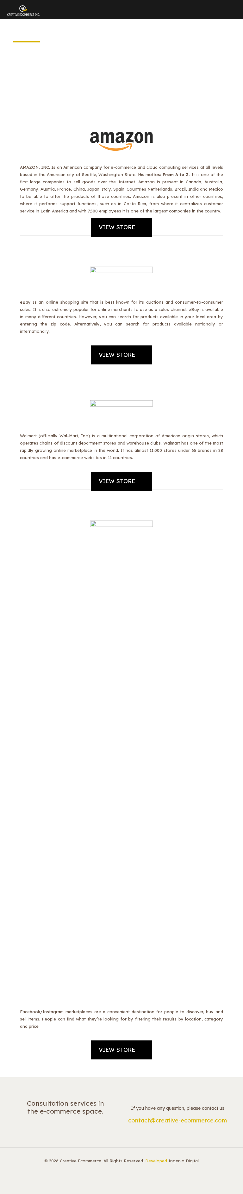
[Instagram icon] (131, 1171)
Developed (156, 1160)
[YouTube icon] (124, 1171)
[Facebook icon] (111, 1171)
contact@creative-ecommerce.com (177, 1120)
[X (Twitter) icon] (118, 1171)
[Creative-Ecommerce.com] (23, 9)
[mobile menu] (232, 9)
